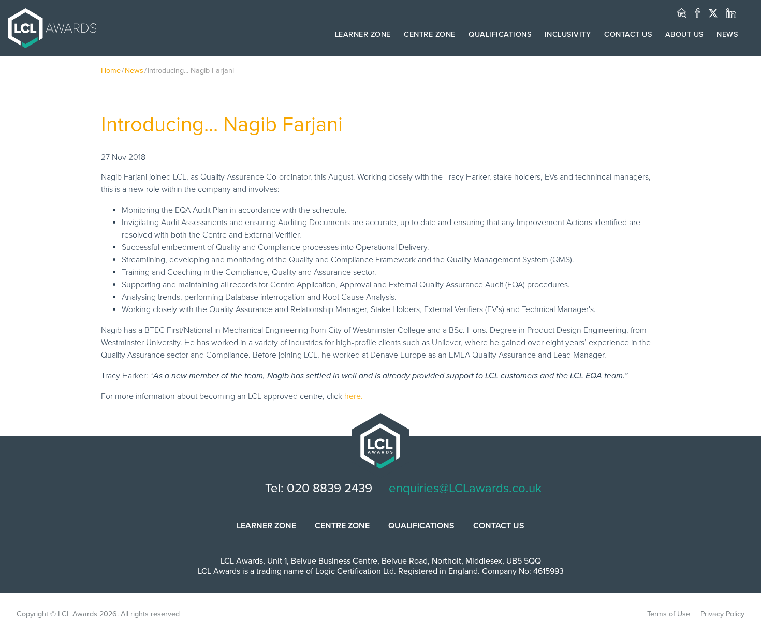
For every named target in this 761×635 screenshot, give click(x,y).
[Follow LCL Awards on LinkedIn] (731, 13)
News (134, 70)
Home (111, 70)
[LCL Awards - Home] (48, 28)
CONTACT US (628, 34)
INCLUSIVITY (568, 34)
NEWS (727, 34)
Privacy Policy (722, 614)
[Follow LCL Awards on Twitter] (713, 13)
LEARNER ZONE (363, 34)
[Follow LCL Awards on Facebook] (697, 13)
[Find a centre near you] (682, 13)
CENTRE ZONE (430, 34)
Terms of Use (668, 614)
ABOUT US (684, 34)
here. (353, 396)
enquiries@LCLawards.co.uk (465, 488)
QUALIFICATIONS (500, 34)
